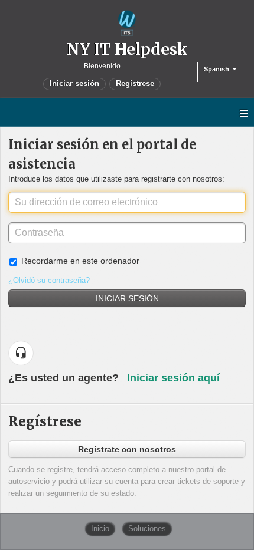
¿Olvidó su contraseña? (49, 280)
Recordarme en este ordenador (80, 260)
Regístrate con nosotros (127, 449)
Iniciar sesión (127, 298)
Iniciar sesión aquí (173, 378)
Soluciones (147, 528)
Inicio (100, 528)
